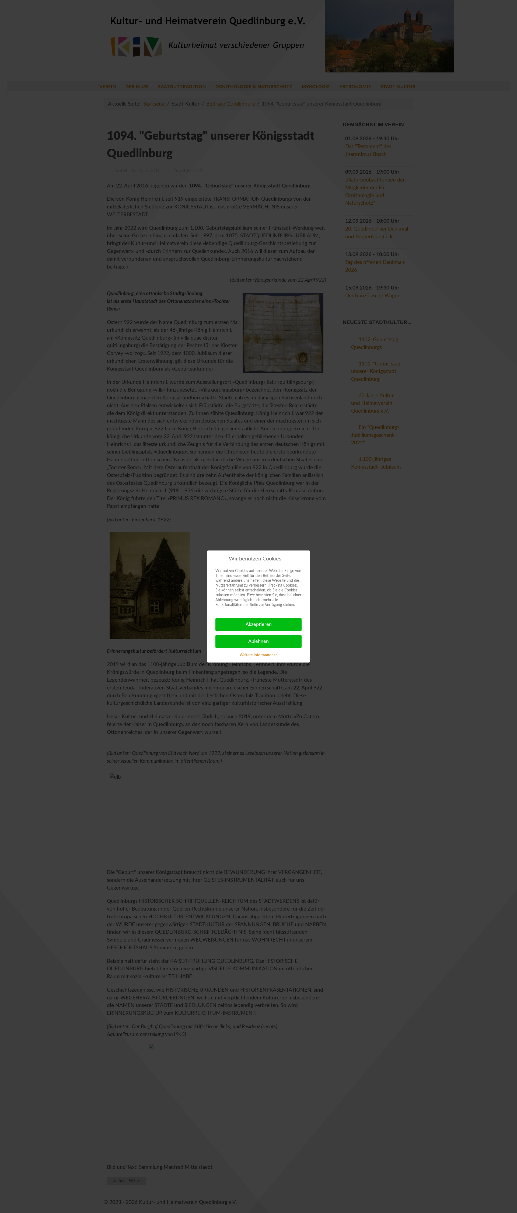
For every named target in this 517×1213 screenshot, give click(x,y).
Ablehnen (258, 641)
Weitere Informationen (259, 655)
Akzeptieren (259, 624)
